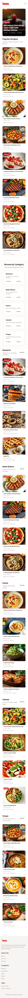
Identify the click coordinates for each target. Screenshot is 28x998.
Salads (3, 976)
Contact (3, 961)
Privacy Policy (5, 986)
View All (22, 352)
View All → (19, 281)
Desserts (3, 968)
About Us (3, 958)
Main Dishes (4, 971)
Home (3, 956)
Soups (3, 978)
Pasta (2, 973)
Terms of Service (5, 988)
